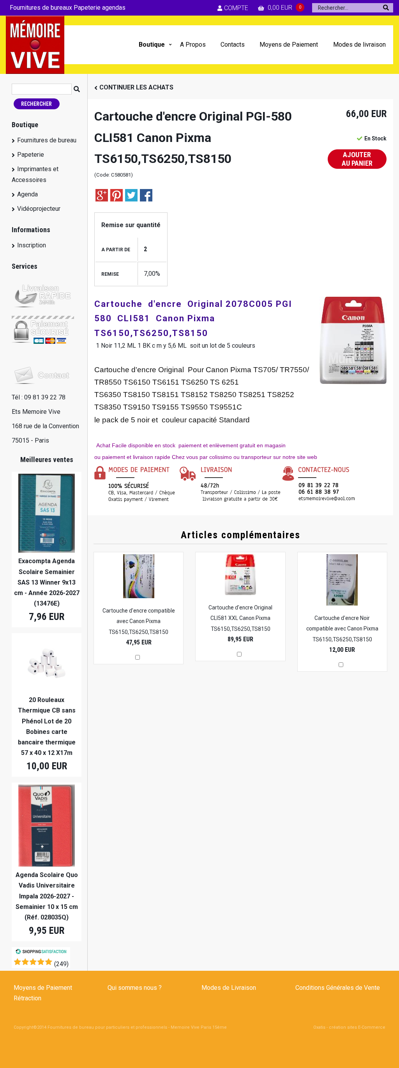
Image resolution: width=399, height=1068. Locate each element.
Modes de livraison (359, 44)
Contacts (233, 44)
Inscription (31, 245)
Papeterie (30, 154)
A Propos (193, 44)
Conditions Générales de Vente (337, 987)
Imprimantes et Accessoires (35, 174)
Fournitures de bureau (46, 140)
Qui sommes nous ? (135, 987)
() (61, 964)
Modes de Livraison (228, 987)
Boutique (152, 44)
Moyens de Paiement (289, 44)
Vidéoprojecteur (38, 208)
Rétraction (27, 998)
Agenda (27, 194)
